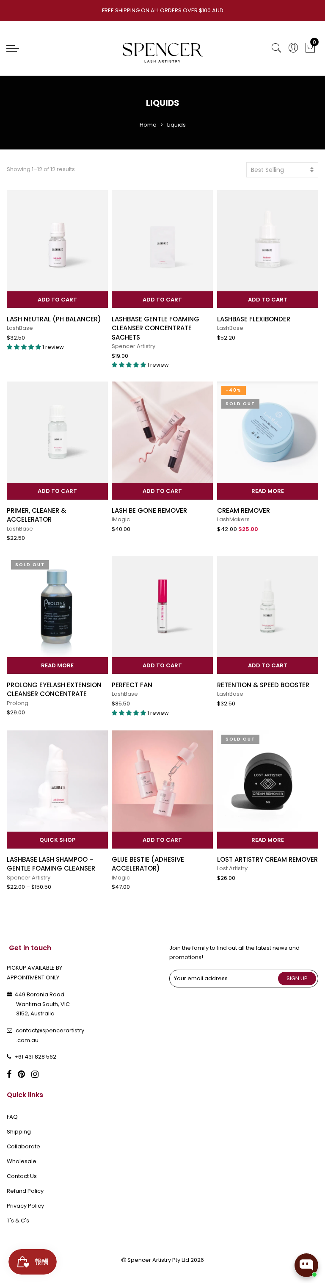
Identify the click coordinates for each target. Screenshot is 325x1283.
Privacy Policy (25, 1206)
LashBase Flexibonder (253, 319)
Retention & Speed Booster (263, 684)
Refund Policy (25, 1191)
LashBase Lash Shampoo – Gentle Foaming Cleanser (51, 864)
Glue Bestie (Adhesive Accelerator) (148, 864)
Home (148, 125)
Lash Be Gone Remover (149, 510)
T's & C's (18, 1221)
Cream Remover (243, 510)
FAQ (12, 1117)
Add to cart (57, 300)
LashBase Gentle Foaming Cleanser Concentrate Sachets (155, 328)
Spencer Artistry (133, 346)
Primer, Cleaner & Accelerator (36, 515)
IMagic (121, 519)
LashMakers (233, 519)
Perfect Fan (132, 684)
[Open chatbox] (306, 1265)
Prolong (17, 703)
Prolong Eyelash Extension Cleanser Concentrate (54, 689)
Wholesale (21, 1161)
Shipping (19, 1132)
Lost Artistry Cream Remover (267, 859)
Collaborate (23, 1146)
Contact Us (22, 1176)
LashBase (20, 328)
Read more (267, 491)
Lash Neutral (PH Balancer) (54, 319)
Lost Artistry (232, 868)
